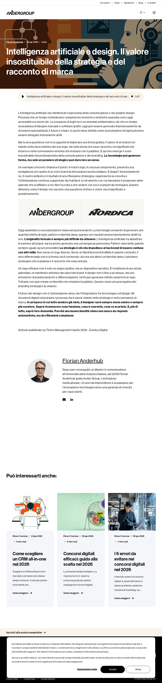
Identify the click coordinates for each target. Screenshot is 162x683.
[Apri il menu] (154, 12)
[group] (81, 96)
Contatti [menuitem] (152, 3)
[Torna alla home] (20, 12)
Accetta (112, 669)
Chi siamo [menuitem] (105, 3)
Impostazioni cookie (87, 669)
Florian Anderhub (14, 42)
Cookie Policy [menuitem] (30, 679)
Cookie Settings (48, 679)
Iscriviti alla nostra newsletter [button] (24, 632)
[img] (132, 96)
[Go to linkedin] (70, 399)
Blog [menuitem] (141, 3)
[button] (23, 96)
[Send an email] (65, 399)
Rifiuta (138, 669)
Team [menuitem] (117, 3)
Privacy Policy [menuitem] (12, 679)
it (141, 12)
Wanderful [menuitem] (129, 3)
